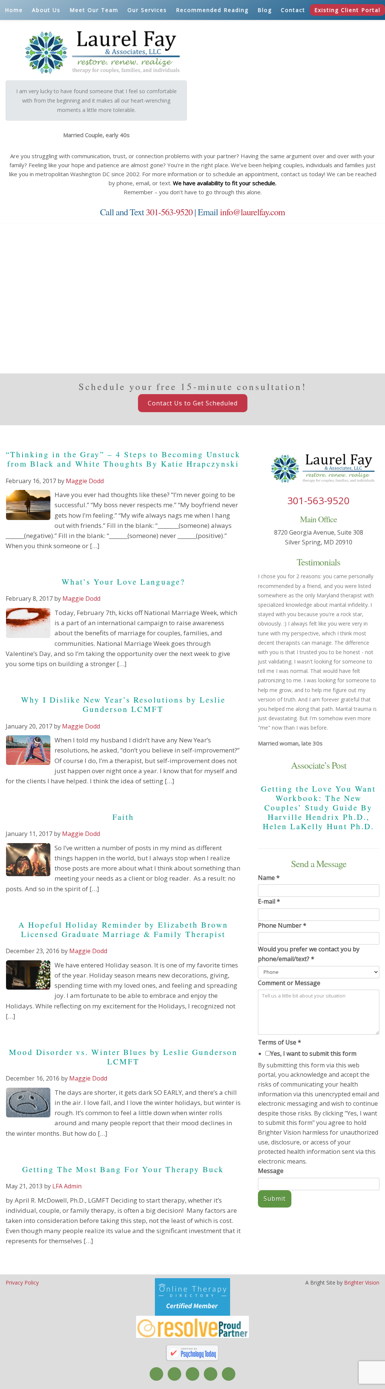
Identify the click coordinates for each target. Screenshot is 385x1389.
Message (270, 1171)
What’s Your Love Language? (123, 581)
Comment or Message (289, 983)
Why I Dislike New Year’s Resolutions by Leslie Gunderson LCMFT (123, 704)
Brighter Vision (361, 1282)
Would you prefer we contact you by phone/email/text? (308, 954)
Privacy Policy (22, 1282)
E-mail (269, 901)
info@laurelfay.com (252, 212)
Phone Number (282, 925)
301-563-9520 (169, 212)
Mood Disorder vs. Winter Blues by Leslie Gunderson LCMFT (123, 1057)
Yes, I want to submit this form (313, 1053)
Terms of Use (279, 1042)
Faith (123, 817)
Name (269, 878)
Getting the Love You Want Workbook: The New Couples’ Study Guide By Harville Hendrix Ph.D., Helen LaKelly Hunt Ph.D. (318, 807)
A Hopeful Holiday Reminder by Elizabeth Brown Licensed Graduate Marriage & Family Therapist (123, 929)
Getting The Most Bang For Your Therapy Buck (123, 1169)
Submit (275, 1198)
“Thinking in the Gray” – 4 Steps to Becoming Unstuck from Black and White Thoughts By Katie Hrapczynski (123, 459)
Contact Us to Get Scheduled (193, 403)
